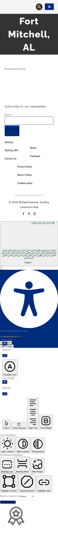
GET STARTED (12, 129)
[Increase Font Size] (4, 344)
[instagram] (34, 213)
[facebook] (23, 213)
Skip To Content (9, 495)
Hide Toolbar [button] (6, 346)
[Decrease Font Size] (4, 355)
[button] (1, 268)
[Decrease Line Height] (4, 393)
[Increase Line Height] (4, 382)
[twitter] (29, 213)
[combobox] (29, 243)
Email (9, 114)
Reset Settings (8, 502)
